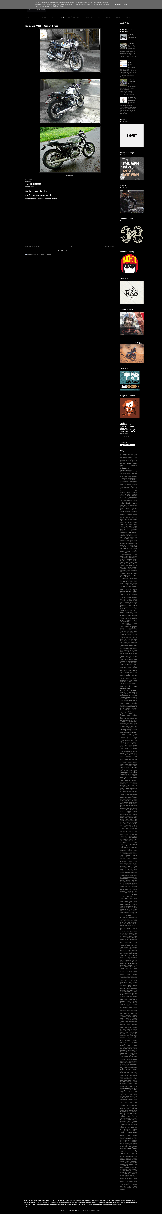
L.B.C (128, 826)
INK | (99, 17)
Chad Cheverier (132, 584)
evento (134, 670)
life (127, 841)
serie (130, 1027)
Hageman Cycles (125, 724)
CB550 (135, 583)
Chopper (134, 586)
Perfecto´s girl (129, 952)
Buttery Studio (133, 560)
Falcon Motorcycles (126, 674)
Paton (122, 947)
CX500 (127, 624)
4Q (131, 459)
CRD (132, 617)
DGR (135, 639)
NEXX (135, 923)
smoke (134, 1042)
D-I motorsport (133, 624)
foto (135, 686)
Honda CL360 (133, 754)
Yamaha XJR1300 (132, 1173)
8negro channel (126, 462)
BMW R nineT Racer (131, 535)
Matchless (124, 870)
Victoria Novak (133, 1144)
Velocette (122, 1143)
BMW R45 (129, 537)
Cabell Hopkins (133, 562)
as (132, 492)
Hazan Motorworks (126, 731)
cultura (123, 620)
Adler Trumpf (123, 478)
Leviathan (123, 839)
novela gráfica (129, 933)
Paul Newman (133, 947)
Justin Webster (131, 803)
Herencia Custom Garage (128, 735)
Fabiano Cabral (129, 672)
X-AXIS (131, 1164)
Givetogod (123, 715)
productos (124, 965)
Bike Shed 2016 (133, 521)
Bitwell (131, 524)
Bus (128, 560)
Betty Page (129, 517)
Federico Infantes (126, 678)
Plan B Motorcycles (126, 960)
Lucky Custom (129, 852)
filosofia (135, 680)
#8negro (125, 454)
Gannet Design (132, 700)
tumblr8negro (132, 1132)
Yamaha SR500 (125, 1170)
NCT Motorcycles (129, 920)
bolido (132, 540)
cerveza (123, 584)
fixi (121, 681)
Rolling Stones (133, 998)
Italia (127, 786)
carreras (122, 580)
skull (122, 1040)
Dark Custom (128, 628)
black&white (133, 527)
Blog (130, 532)
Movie (135, 912)
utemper (122, 1138)
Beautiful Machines (131, 509)
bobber (122, 540)
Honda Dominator (125, 758)
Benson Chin (133, 516)
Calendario (124, 568)
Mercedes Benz (124, 877)
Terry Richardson (132, 1093)
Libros (122, 841)
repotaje (129, 983)
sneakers (124, 1045)
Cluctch (130, 599)
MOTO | (28, 17)
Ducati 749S (126, 654)
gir (126, 712)
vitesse (122, 1151)
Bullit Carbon (133, 556)
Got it (125, 4)
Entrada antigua (109, 246)
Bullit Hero (134, 557)
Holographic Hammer (126, 743)
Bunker (135, 559)
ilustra (135, 770)
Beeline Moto (128, 511)
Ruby (131, 1007)
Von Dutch (131, 1151)
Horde (130, 767)
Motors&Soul (123, 912)
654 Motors (133, 460)
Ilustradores (125, 774)
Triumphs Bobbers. (131, 44)
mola (121, 889)
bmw (128, 534)
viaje (127, 1145)
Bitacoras (124, 524)
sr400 (128, 1056)
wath (121, 1156)
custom (127, 621)
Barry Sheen (123, 506)
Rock (122, 995)
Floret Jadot (133, 681)
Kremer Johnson (124, 823)
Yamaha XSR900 (133, 1178)
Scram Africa (133, 1021)
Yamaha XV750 (133, 1181)
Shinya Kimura (125, 1032)
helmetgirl (124, 734)
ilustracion (124, 772)
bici (133, 518)
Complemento (126, 607)
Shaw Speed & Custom (130, 1029)
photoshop (124, 955)
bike (121, 521)
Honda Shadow (128, 762)
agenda (122, 479)
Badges (122, 502)
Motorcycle (126, 910)
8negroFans (124, 468)
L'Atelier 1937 (133, 826)
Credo (135, 617)
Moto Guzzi (129, 898)
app (129, 490)
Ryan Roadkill (130, 1010)
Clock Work (134, 597)
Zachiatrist (134, 1184)
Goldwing (134, 715)
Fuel (135, 694)
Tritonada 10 (126, 1129)
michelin (134, 880)
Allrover (127, 481)
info (121, 778)
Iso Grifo (132, 785)
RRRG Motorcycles (132, 1005)
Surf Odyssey (130, 1072)
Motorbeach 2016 (125, 909)
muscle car (133, 914)
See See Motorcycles (131, 1026)
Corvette (134, 615)
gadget (135, 699)
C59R (122, 562)
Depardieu (129, 637)
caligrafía (128, 571)
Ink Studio (129, 778)
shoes (135, 1032)
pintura (126, 958)
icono (131, 770)
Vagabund (128, 1138)
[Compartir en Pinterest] (40, 184)
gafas (122, 700)
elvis (126, 667)
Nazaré (122, 920)
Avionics (128, 498)
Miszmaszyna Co (126, 886)
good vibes (123, 717)
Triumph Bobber (132, 1130)
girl (130, 712)
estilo (130, 670)
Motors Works (133, 910)
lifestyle (131, 841)
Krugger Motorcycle (126, 825)
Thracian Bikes (133, 1110)
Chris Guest (130, 587)
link (135, 841)
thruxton (134, 1111)
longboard (124, 846)
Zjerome (131, 1186)
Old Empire (129, 939)
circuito (135, 592)
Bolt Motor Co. (125, 542)
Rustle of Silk (124, 1009)
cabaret (126, 562)
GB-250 (123, 703)
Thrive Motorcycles (126, 1111)
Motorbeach (124, 907)
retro (125, 985)
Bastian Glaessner (131, 508)
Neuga (132, 922)
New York (130, 923)
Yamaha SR (133, 1167)
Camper (135, 573)
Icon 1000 (126, 770)
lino (121, 842)
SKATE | (45, 17)
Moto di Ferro (130, 896)
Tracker (128, 1126)
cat (131, 583)
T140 (121, 1081)
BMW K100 (133, 534)
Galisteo (126, 700)
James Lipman (127, 789)
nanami (135, 919)
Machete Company (126, 857)
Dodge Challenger (125, 650)
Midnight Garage (124, 883)
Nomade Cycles (131, 927)
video (129, 1148)
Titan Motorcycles (130, 1115)
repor (125, 983)
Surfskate (130, 1074)
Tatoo (132, 1086)
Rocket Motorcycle (125, 996)
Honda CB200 (128, 746)
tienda (132, 1113)
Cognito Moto (129, 602)
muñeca (128, 914)
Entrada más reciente (32, 246)
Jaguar (131, 788)
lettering (134, 837)
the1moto (134, 1107)
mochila (122, 888)
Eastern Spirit (131, 661)
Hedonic (134, 731)
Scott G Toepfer (124, 1021)
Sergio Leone (124, 1027)
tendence (123, 1093)
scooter (134, 1019)
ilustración (133, 772)
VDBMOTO (134, 1141)
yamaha (134, 1166)
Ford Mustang (126, 684)
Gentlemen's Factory (130, 706)
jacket (128, 788)
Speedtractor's (125, 1053)
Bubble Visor (123, 554)
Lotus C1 (130, 850)
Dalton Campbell (125, 626)
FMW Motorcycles (124, 683)
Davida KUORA (129, 632)
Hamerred (128, 726)
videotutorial (125, 1150)
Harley (130, 727)
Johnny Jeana (124, 797)
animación (133, 487)
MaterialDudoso (132, 871)
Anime (124, 489)
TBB (135, 1090)
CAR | (36, 17)
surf (125, 1072)
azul (132, 498)
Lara (131, 833)
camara (134, 572)
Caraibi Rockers (125, 577)
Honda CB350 (128, 748)
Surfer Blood (123, 1074)
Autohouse (124, 497)
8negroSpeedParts (126, 470)
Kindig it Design (130, 820)
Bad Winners (133, 500)
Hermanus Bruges (126, 737)
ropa (122, 999)
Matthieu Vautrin (132, 872)
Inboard (132, 774)
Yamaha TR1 (124, 1172)
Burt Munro (123, 560)
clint (121, 597)
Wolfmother (134, 1161)
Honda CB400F (128, 750)
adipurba (134, 476)
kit (136, 820)
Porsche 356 (123, 963)
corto (130, 615)
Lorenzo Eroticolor (129, 847)
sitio (131, 1037)
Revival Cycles (124, 987)
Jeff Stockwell (128, 793)
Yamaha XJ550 (124, 1173)
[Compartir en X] (36, 184)
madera (135, 856)
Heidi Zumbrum (124, 732)
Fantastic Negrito (126, 675)
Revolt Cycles (129, 988)
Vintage (134, 1150)
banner (123, 503)
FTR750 (131, 694)
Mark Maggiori (129, 867)
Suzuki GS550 (133, 1077)
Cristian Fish (124, 618)
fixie (123, 681)
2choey (130, 457)
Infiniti (135, 777)
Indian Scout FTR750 (131, 775)
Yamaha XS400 (124, 1175)
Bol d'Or (127, 540)
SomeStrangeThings (131, 1047)
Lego (130, 837)
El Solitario (129, 664)
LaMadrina (131, 831)
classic (130, 594)
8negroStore (124, 472)
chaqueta (123, 586)
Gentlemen (134, 703)
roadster (134, 991)
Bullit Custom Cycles (125, 557)
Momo (131, 889)
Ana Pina (129, 482)
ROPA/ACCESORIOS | (74, 17)
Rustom (131, 1009)
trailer (132, 1126)
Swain (130, 1080)
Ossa (130, 941)
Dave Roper (123, 629)
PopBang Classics (126, 961)
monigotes (123, 891)
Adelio (135, 475)
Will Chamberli (133, 1159)
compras (134, 607)
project (131, 965)
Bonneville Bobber (125, 543)
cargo (127, 578)
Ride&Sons (127, 991)
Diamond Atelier (125, 640)
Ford (130, 683)
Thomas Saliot (124, 1110)
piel (131, 955)
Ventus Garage (129, 1143)
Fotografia (125, 688)
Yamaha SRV (133, 1170)
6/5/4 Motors (126, 460)
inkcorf (135, 778)
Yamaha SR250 (124, 1169)
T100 (135, 1080)
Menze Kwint (133, 875)
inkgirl (122, 780)
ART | (62, 17)
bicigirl (134, 519)
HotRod (134, 767)
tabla (125, 1081)
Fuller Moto (124, 699)
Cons (135, 608)
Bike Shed (126, 521)
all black (131, 479)
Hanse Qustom (124, 727)
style (123, 1069)
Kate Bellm (130, 808)
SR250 (125, 1056)
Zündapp (122, 1189)
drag (126, 651)
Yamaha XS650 (133, 1176)
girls (135, 714)
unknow (129, 1135)
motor (135, 906)
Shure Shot (126, 1035)
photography (133, 953)
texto (122, 1094)
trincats (122, 1127)
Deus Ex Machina (127, 639)
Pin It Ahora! (29, 179)
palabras (129, 944)
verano (135, 1143)
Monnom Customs (132, 891)
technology (124, 1091)
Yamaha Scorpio (124, 1167)
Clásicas (123, 594)
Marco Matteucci (127, 864)
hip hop (134, 740)
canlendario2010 (127, 575)
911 (130, 471)
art (136, 491)
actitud (122, 475)
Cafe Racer (124, 564)
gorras (122, 718)
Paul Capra (127, 947)
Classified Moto (132, 596)
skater (131, 1039)
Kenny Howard (133, 816)
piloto (122, 957)
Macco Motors (131, 855)
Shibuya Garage (124, 1030)
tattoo (127, 1088)
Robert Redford (124, 993)
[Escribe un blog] (33, 184)
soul (121, 1048)
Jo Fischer (127, 794)
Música (135, 915)
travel (135, 1126)
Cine (135, 591)
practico (134, 963)
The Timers (128, 1107)
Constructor (125, 610)
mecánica (127, 875)
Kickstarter (131, 817)
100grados (131, 454)
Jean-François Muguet (129, 791)
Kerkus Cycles (124, 817)
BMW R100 (123, 537)
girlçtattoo (131, 714)
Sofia (130, 1045)
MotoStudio (130, 912)
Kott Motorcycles (125, 822)
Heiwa (130, 732)
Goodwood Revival (132, 717)
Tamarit (129, 1081)
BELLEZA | (119, 17)
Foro (131, 686)
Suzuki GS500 (124, 1077)
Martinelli (131, 869)
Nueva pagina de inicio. (131, 62)
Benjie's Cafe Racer (125, 516)
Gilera (130, 709)
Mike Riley (122, 884)
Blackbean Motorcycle (128, 529)
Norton (130, 928)
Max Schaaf (129, 874)
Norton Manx (133, 931)
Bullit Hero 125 (124, 559)
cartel (127, 580)
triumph (123, 1130)
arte (126, 492)
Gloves (129, 715)
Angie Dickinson (125, 487)
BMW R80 (130, 539)
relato (131, 980)
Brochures (134, 548)
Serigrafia (134, 1027)
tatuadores (130, 1090)
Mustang (123, 917)
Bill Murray (129, 522)
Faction (135, 672)
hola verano (133, 742)
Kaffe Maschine (130, 805)
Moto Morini (124, 901)
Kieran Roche (130, 819)
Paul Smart (131, 948)
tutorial (122, 1134)
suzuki (135, 1074)
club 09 (123, 599)
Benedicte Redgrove (126, 514)
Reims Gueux (124, 980)
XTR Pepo (127, 1166)
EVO (121, 672)
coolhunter (130, 612)
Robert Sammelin (132, 993)
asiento (135, 492)
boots (132, 545)
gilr (133, 709)
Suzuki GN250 (133, 1075)
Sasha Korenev (132, 1016)
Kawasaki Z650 (127, 814)
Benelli (135, 514)
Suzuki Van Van (124, 1080)
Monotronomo (133, 892)
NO (133, 925)
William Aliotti (125, 1161)
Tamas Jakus (133, 1083)
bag (125, 502)
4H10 (129, 459)
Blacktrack (134, 530)
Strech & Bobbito (125, 1065)
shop (130, 1033)
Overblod (134, 941)
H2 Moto (127, 723)
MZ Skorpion (129, 919)
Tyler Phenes (128, 1134)
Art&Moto (122, 492)
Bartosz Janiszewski (131, 506)
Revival (135, 985)
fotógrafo (124, 692)
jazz (121, 791)
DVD (130, 658)
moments (126, 889)
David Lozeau (133, 631)
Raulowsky (123, 977)
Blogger (98, 1210)
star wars (129, 1058)
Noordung (123, 928)
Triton (129, 1127)
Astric (122, 494)
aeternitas (133, 478)
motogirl (128, 904)
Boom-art (127, 545)
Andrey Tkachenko (125, 486)
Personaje (124, 953)
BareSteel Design (132, 505)
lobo (129, 842)
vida (127, 1146)
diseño (135, 643)
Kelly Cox (126, 816)
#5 (121, 454)
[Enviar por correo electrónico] (31, 184)
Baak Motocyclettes (125, 500)
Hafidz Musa (133, 723)
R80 (129, 969)
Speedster (134, 1051)
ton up (135, 1118)
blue (133, 532)
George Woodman (125, 708)
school (129, 1019)
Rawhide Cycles (130, 977)
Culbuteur (134, 618)
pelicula (134, 950)
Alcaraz (126, 479)
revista (130, 985)
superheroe (123, 1071)
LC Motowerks (131, 834)
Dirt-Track (123, 643)
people (122, 951)
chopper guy (123, 587)
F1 (124, 672)
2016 (135, 455)
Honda (134, 743)
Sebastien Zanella (126, 1024)
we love (125, 1156)
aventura (122, 498)
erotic (126, 670)
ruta (125, 1010)
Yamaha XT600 (133, 1180)
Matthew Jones (124, 872)
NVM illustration (132, 934)
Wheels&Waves (124, 1159)
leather (130, 836)
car (135, 575)
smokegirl (124, 1044)
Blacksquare (125, 530)
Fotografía (125, 690)
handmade (134, 726)
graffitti (129, 718)
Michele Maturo (126, 880)
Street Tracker (127, 1067)
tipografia (123, 1115)
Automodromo (133, 497)
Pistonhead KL (133, 958)
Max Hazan (123, 874)
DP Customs (133, 650)
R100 (135, 968)
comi (130, 605)
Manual (132, 863)
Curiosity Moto (132, 620)
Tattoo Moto (133, 1088)
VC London (128, 1141)
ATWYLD (128, 494)
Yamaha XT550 (124, 1180)
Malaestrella (123, 863)
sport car (126, 1054)
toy (121, 1126)
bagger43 (130, 502)
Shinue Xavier (133, 1030)
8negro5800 (134, 465)
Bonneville (133, 542)
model (127, 888)
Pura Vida (134, 966)
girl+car (134, 712)
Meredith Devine (132, 877)
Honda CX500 (132, 756)
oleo (127, 941)
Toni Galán (131, 1122)
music (123, 915)
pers (135, 951)
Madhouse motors (126, 858)
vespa (122, 1145)
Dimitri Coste (127, 642)
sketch (135, 1039)
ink (124, 779)
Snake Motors (132, 1043)
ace (130, 473)
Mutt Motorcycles (130, 917)
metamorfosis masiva (128, 878)
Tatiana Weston (125, 1086)
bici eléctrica (128, 519)
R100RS (122, 969)
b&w (135, 499)
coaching (130, 600)
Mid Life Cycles (133, 881)
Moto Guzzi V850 (132, 900)
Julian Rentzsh (133, 802)
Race (135, 969)
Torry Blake (134, 1124)
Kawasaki (129, 810)
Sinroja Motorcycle (125, 1037)
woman (122, 1162)
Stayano (129, 1059)
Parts (135, 945)
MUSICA (128, 17)
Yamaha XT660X (124, 1181)
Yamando (123, 1183)
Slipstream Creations (131, 1040)
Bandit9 (135, 502)
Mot (130, 894)
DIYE (133, 647)
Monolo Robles (124, 892)
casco (125, 581)
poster (129, 963)
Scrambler (123, 1023)
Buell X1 (129, 554)
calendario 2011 (132, 568)
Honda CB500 (128, 751)
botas (132, 546)
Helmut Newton (132, 734)
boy (135, 546)
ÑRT (127, 936)
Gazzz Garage (133, 702)
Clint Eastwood (127, 597)
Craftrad (127, 617)
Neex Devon (127, 922)
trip (126, 1127)
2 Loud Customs (129, 455)
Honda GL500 (133, 759)
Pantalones (123, 945)
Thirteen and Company (128, 1108)
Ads (128, 478)
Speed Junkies (128, 1050)
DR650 (122, 651)
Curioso (122, 621)
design (135, 637)
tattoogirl (123, 1090)
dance (131, 626)
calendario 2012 (125, 570)
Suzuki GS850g (132, 1078)
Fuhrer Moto (133, 697)
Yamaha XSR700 (124, 1178)
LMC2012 (125, 842)
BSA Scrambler (133, 553)
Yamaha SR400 (132, 1169)
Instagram (128, 780)
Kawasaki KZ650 (131, 811)
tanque (122, 1085)
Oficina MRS (131, 937)
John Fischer (124, 796)
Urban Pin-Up (132, 1137)
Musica (129, 916)
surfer (135, 1072)
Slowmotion (126, 1042)
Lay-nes (126, 834)
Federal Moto (133, 677)
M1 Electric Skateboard (126, 853)
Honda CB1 (129, 745)
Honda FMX (133, 758)
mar (136, 863)
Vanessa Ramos (127, 1140)
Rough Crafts (128, 999)
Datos (134, 628)
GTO (127, 721)
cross (130, 618)
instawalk (134, 780)
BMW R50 (134, 537)
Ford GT (134, 683)
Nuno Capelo (124, 934)
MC (133, 874)
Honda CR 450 (124, 756)
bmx (135, 539)
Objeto (131, 936)
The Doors (132, 1096)
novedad (122, 933)
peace (130, 950)
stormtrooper (133, 1064)
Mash (135, 869)
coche (135, 600)
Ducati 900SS (133, 654)
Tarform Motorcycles (131, 1085)
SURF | (54, 17)
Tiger (135, 1113)
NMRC (130, 925)
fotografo (134, 690)
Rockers (134, 995)
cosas (122, 617)
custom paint (133, 621)
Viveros (127, 1151)
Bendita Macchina (131, 513)
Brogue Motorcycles (126, 550)
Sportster (132, 1055)
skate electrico (124, 1038)
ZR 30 (135, 1187)
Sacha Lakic (126, 1012)
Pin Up (127, 957)
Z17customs (127, 1184)
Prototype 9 (123, 966)
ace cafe (134, 473)
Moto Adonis (123, 896)
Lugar (135, 852)
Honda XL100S (129, 764)
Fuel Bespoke (124, 695)
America (132, 481)
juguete (126, 802)
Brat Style (123, 548)
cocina (122, 602)
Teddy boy (133, 1091)
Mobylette (134, 886)
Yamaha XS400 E (132, 1175)
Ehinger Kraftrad (128, 662)
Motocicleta (124, 903)
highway (128, 740)
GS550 (135, 720)
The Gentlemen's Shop (131, 1097)
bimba (135, 522)
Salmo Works (133, 1012)
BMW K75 (123, 535)
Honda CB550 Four (131, 753)
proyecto (129, 966)
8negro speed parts (128, 464)
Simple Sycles (133, 1035)
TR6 (124, 1126)
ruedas (135, 1007)
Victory (122, 1146)
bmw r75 (123, 538)
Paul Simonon (124, 948)
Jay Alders (134, 789)
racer (127, 971)
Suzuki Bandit (124, 1075)
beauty (122, 511)
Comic (135, 605)
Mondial (135, 889)
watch (135, 1155)
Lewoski (128, 839)
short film (134, 1033)
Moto (32, 186)
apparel (132, 490)
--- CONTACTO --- (125, 436)
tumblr (124, 1132)
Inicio (71, 246)
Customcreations (126, 623)
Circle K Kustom (126, 592)
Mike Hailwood (133, 883)
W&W (129, 1153)
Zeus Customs (124, 1186)
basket (123, 508)
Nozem (135, 933)
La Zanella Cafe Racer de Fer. (131, 81)
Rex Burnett (130, 990)
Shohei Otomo (124, 1033)
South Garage (128, 1048)
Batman (123, 509)
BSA (127, 553)
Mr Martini (123, 914)
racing (131, 971)
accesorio (126, 473)
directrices (134, 642)
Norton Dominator (132, 930)
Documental (129, 648)
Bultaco (130, 559)
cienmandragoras (126, 591)
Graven (122, 720)
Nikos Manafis (124, 925)
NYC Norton (123, 936)
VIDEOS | (108, 17)
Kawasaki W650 (126, 813)
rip (131, 991)
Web (128, 1156)
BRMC (129, 548)
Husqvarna (123, 768)
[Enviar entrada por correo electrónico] (28, 184)
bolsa (135, 540)
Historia (123, 742)
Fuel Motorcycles (125, 697)
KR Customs (133, 822)
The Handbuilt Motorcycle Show (128, 1099)
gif (126, 709)
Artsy (129, 492)
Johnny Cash (133, 796)
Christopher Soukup (131, 589)
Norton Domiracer (125, 931)
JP (133, 800)
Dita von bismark (127, 647)
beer (133, 511)
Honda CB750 (124, 754)
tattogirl (122, 1088)
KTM (125, 826)
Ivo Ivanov (131, 786)
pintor (122, 958)
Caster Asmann (125, 583)
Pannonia (134, 944)
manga (128, 863)
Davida (122, 633)
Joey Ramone (133, 794)
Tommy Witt (129, 1118)
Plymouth (134, 960)
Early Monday (129, 659)
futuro (131, 698)
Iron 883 (123, 782)
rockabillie (128, 995)
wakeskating (123, 1155)
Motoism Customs (128, 906)
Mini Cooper (134, 884)
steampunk (134, 1059)
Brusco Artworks (131, 551)
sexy (121, 1029)
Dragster (130, 651)
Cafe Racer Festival (131, 565)
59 (132, 459)
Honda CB (123, 745)
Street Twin (134, 1067)
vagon (133, 1138)
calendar (134, 567)
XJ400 (135, 1164)
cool (131, 610)
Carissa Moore (133, 578)
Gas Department (124, 702)
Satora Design (126, 1018)
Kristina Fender (133, 823)
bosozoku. (128, 546)
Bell (135, 511)
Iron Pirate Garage (131, 782)
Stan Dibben (133, 1056)
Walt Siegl (130, 1155)
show (121, 1035)
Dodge (135, 648)
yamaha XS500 (124, 1176)
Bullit (127, 556)
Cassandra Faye (132, 581)
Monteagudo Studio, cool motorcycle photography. (132, 100)
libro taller (134, 839)
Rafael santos (129, 973)
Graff (125, 718)
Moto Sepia (133, 901)
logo (132, 842)
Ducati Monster (126, 656)
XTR (121, 1166)
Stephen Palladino (128, 1061)
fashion (134, 675)
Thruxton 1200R (125, 1113)
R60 (126, 969)
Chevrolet (129, 586)
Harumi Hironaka (132, 729)
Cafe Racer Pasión (126, 567)
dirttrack (130, 643)
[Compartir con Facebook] (38, 184)
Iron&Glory (126, 783)
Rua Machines (124, 1007)
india (135, 774)
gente (128, 703)
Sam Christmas (125, 1013)
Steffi (121, 1061)
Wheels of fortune (131, 1158)
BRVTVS (122, 553)
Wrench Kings (130, 1162)
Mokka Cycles (133, 888)
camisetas (129, 573)
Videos (134, 1148)
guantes (131, 721)
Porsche (134, 962)
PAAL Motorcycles (127, 942)
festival (131, 680)
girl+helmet (124, 714)
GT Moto (123, 721)
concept (127, 608)
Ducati (131, 653)
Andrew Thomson (132, 484)
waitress (134, 1153)
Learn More (118, 4)
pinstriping (134, 957)
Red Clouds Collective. (131, 979)
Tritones (134, 1129)
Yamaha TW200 (132, 1172)
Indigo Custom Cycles (126, 777)
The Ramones (130, 1105)
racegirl (122, 971)
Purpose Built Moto (127, 968)
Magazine (124, 861)
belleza (123, 513)
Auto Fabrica (132, 495)
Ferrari (126, 680)
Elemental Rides (128, 666)
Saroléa (129, 1015)
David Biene (130, 629)
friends (126, 694)
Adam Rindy (129, 475)
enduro (130, 667)
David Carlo (127, 631)
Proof (135, 965)
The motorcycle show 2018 (127, 1100)
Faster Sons (124, 677)
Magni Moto (133, 861)
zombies (130, 1187)
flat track (127, 681)
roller (127, 998)
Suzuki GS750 (124, 1078)
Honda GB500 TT (124, 759)
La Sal (129, 830)
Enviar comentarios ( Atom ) (73, 251)
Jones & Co (128, 800)
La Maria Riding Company (127, 828)
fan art (134, 674)
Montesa (122, 894)
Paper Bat (130, 945)
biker (122, 522)
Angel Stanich (133, 486)
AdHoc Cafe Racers (126, 476)
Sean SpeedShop (132, 1022)
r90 (132, 969)
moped (127, 894)
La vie (125, 831)
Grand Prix (134, 718)
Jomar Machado (127, 799)
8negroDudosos (124, 466)
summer (135, 1069)
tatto (135, 1086)
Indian (122, 776)
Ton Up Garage (126, 1119)
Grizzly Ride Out (128, 720)
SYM (133, 1080)
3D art (126, 459)
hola (128, 742)
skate (135, 1037)
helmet (134, 732)
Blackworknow (124, 532)
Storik (128, 1064)
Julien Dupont (124, 803)
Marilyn (131, 866)
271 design (124, 457)
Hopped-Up (125, 767)
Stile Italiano (130, 1062)
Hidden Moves (131, 738)
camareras (123, 573)
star (122, 1058)
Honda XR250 (128, 765)
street (132, 1066)
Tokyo (130, 1116)
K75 (124, 805)
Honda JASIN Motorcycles (126, 761)
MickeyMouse (124, 881)
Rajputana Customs (132, 976)
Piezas (134, 955)
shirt (131, 1032)
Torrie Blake (127, 1124)
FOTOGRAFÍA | (89, 17)
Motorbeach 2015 (132, 907)
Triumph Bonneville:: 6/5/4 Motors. (132, 36)
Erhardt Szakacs (129, 669)
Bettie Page (123, 517)
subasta (129, 1069)
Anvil (131, 489)
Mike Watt (128, 884)
